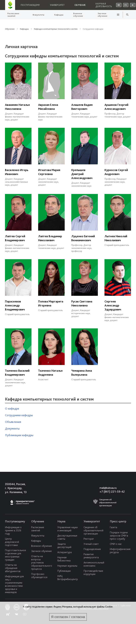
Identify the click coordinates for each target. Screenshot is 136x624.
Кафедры (58, 14)
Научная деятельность (104, 5)
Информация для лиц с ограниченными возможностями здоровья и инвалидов (14, 584)
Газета (113, 527)
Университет (57, 5)
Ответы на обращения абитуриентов (12, 568)
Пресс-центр (118, 521)
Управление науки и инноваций (67, 529)
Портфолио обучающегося (39, 575)
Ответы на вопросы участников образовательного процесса (41, 562)
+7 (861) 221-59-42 (112, 491)
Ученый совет (91, 543)
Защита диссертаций (64, 545)
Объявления (13, 422)
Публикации (64, 570)
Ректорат (89, 538)
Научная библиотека (63, 559)
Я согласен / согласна (68, 617)
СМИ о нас (116, 543)
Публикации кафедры (19, 435)
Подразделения (92, 549)
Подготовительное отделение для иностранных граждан (15, 555)
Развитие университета (91, 556)
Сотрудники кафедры (19, 415)
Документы (12, 428)
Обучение (80, 5)
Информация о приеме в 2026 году (13, 530)
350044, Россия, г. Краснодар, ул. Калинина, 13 (15, 488)
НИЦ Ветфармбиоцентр (67, 577)
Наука (61, 521)
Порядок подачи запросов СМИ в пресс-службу (119, 535)
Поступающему (30, 5)
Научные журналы (67, 565)
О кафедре (12, 408)
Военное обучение (78, 14)
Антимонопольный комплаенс (94, 564)
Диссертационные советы (67, 537)
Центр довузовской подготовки (12, 542)
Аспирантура (64, 552)
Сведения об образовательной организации (93, 530)
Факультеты (38, 14)
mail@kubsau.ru (108, 487)
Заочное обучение (102, 14)
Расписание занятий (13, 14)
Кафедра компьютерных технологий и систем (55, 29)
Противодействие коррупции (93, 572)
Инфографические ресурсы (120, 550)
